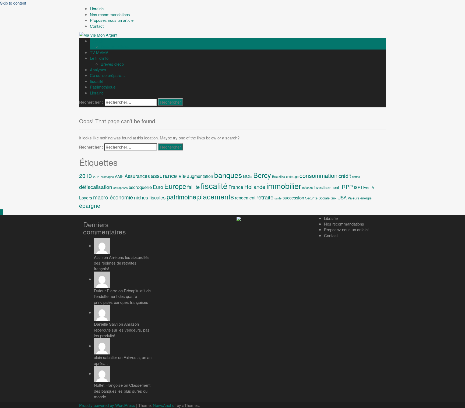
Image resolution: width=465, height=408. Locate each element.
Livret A (367, 187)
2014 (96, 176)
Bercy (262, 175)
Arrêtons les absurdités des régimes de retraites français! (122, 263)
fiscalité (96, 81)
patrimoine (181, 196)
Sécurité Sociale (317, 198)
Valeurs (353, 198)
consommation (318, 175)
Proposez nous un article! (346, 229)
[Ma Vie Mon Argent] (98, 34)
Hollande (254, 187)
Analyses (98, 69)
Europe (175, 186)
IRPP (346, 187)
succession (293, 197)
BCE (247, 176)
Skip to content (13, 3)
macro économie (113, 197)
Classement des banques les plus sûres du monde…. (122, 390)
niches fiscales (149, 197)
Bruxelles (278, 176)
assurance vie (168, 175)
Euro (158, 186)
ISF (357, 187)
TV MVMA (99, 52)
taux (333, 198)
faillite (193, 186)
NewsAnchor (164, 405)
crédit (345, 175)
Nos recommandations (344, 224)
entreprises (120, 188)
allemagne (107, 176)
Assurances (137, 175)
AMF (119, 176)
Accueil (96, 41)
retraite (264, 197)
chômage (292, 176)
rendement (245, 198)
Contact (331, 235)
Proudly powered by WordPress (107, 405)
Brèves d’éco (112, 64)
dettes (356, 177)
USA (342, 197)
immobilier (283, 185)
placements (215, 196)
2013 (85, 175)
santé (277, 198)
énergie (366, 198)
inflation (307, 187)
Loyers (85, 198)
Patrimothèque (102, 87)
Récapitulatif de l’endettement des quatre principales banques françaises (122, 296)
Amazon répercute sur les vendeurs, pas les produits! (122, 329)
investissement (326, 187)
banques (228, 175)
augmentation (200, 176)
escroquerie (140, 187)
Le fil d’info (99, 58)
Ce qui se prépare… (107, 75)
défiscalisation (95, 186)
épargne (89, 205)
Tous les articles (115, 46)
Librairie (97, 93)
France (235, 186)
